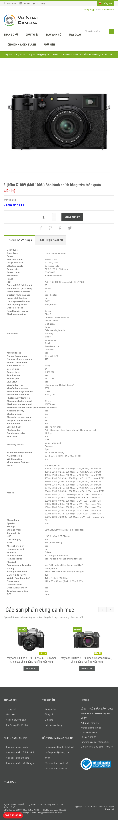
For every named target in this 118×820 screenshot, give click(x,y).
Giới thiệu (32, 34)
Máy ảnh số (53, 34)
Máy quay (75, 34)
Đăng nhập (50, 709)
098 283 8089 (13, 815)
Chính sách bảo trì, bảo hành (20, 752)
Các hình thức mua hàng (56, 768)
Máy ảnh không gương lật (39, 54)
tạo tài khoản (108, 9)
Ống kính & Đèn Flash (22, 44)
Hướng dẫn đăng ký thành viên (60, 747)
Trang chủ (8, 54)
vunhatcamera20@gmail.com (23, 813)
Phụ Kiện (49, 44)
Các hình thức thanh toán (57, 763)
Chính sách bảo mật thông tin (20, 763)
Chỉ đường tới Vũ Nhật (17, 725)
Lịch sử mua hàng (53, 725)
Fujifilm (56, 54)
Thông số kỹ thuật (20, 240)
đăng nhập (89, 9)
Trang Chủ (11, 34)
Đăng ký (49, 714)
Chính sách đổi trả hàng (17, 757)
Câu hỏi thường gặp (16, 719)
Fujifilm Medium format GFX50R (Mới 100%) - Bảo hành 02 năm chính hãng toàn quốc (86, 659)
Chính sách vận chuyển (17, 747)
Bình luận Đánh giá (51, 240)
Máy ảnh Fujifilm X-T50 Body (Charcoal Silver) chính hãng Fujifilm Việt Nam (31, 659)
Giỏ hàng (49, 719)
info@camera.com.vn (47, 813)
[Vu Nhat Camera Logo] (21, 20)
